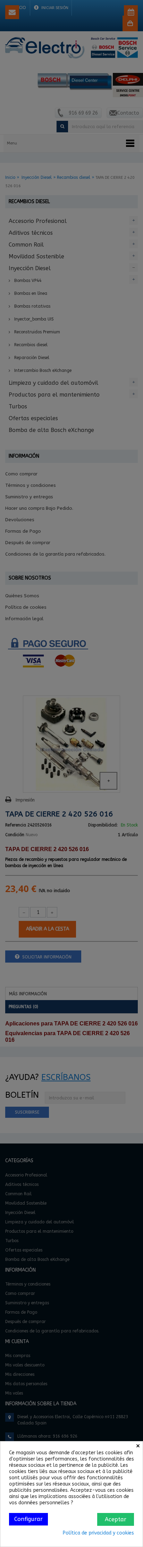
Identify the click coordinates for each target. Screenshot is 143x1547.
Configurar (28, 1519)
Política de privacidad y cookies (98, 1533)
